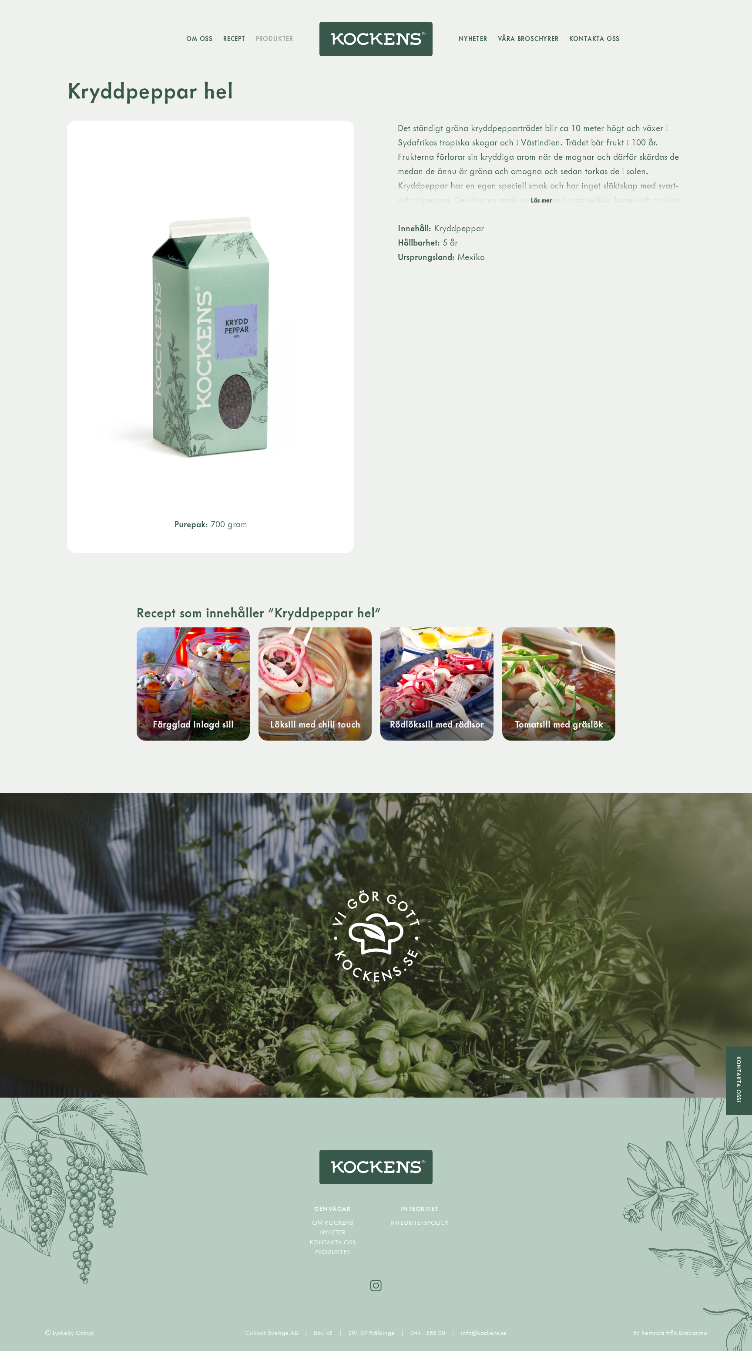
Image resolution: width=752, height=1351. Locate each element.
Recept (234, 38)
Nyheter (473, 38)
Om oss (199, 38)
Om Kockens (332, 1222)
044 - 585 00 (428, 1333)
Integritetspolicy (419, 1222)
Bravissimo (693, 1333)
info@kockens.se (484, 1333)
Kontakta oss (594, 38)
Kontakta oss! (738, 1079)
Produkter (274, 38)
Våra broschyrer (528, 38)
